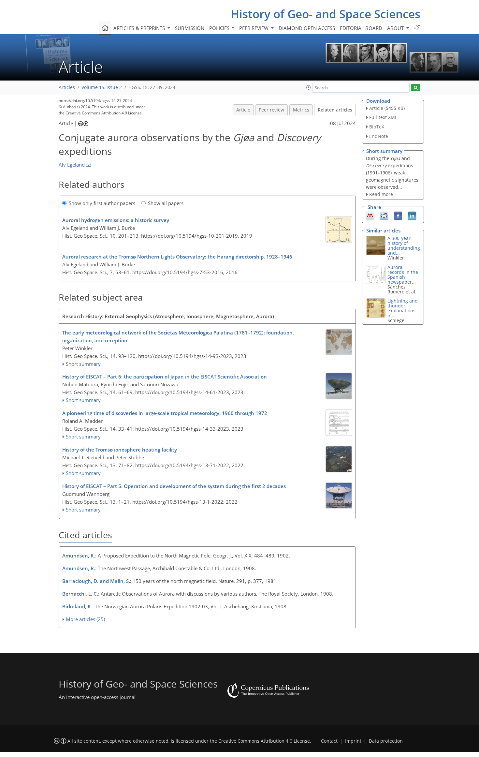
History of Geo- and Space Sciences (325, 14)
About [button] (396, 28)
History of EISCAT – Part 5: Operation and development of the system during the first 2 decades (174, 486)
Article (243, 110)
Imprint (353, 741)
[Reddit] (384, 215)
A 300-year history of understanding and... (403, 245)
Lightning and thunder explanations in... (402, 308)
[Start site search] (415, 88)
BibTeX (376, 127)
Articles (67, 87)
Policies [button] (220, 28)
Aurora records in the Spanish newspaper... (402, 274)
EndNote (378, 136)
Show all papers (165, 203)
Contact (329, 741)
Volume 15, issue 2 (101, 87)
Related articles (335, 110)
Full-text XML (383, 117)
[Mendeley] (370, 215)
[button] (308, 87)
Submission (189, 28)
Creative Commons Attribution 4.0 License (264, 741)
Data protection (386, 741)
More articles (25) (85, 619)
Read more (381, 194)
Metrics (301, 110)
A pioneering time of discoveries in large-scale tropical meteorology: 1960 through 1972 (164, 413)
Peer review (271, 110)
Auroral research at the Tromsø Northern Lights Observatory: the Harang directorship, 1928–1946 (177, 256)
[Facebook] (398, 215)
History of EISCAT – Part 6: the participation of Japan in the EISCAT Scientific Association (164, 376)
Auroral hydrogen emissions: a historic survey (115, 220)
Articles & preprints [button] (139, 28)
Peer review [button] (254, 28)
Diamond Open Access (307, 28)
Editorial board (361, 28)
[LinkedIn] (412, 215)
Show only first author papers (102, 203)
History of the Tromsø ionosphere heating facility (119, 449)
